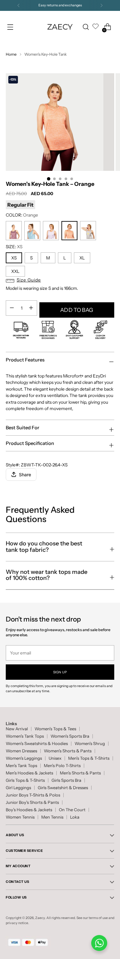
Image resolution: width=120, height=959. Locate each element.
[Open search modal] (85, 27)
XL (82, 257)
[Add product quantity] (12, 308)
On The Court (72, 810)
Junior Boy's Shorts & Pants (32, 802)
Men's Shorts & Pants (80, 773)
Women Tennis (20, 817)
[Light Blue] (32, 230)
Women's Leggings (24, 758)
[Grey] (88, 230)
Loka (74, 817)
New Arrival (17, 729)
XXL (15, 271)
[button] (60, 281)
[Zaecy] (60, 27)
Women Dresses (21, 751)
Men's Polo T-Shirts (62, 766)
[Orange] (69, 230)
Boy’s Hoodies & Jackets (29, 810)
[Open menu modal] (10, 27)
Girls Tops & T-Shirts (25, 780)
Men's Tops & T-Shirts (88, 758)
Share (25, 474)
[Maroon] (14, 230)
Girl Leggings (18, 788)
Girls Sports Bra (66, 780)
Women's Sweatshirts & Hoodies (37, 743)
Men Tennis (52, 817)
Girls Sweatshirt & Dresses (63, 788)
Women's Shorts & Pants (68, 751)
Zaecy (40, 918)
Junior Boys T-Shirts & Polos (33, 795)
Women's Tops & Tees (55, 729)
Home (11, 54)
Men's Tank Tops (21, 766)
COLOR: (22, 215)
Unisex (55, 758)
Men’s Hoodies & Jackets (29, 773)
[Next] (101, 5)
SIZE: (14, 246)
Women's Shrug (90, 743)
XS (14, 257)
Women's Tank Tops (25, 736)
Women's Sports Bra (70, 736)
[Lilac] (51, 230)
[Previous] (19, 5)
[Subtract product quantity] (31, 308)
